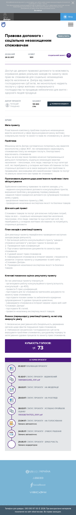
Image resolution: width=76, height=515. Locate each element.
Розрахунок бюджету (60, 104)
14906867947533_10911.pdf (30, 415)
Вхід (70, 16)
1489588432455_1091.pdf (29, 380)
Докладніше (38, 10)
